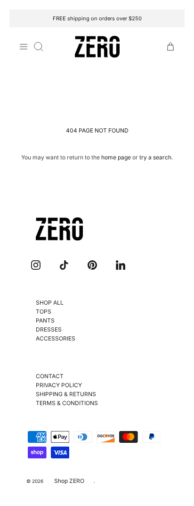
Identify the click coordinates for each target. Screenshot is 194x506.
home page (116, 157)
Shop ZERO (69, 480)
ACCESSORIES (55, 338)
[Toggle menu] (23, 46)
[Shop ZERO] (97, 47)
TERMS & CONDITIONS (67, 402)
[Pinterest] (92, 265)
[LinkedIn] (120, 265)
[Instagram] (36, 265)
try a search (155, 157)
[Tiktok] (64, 265)
